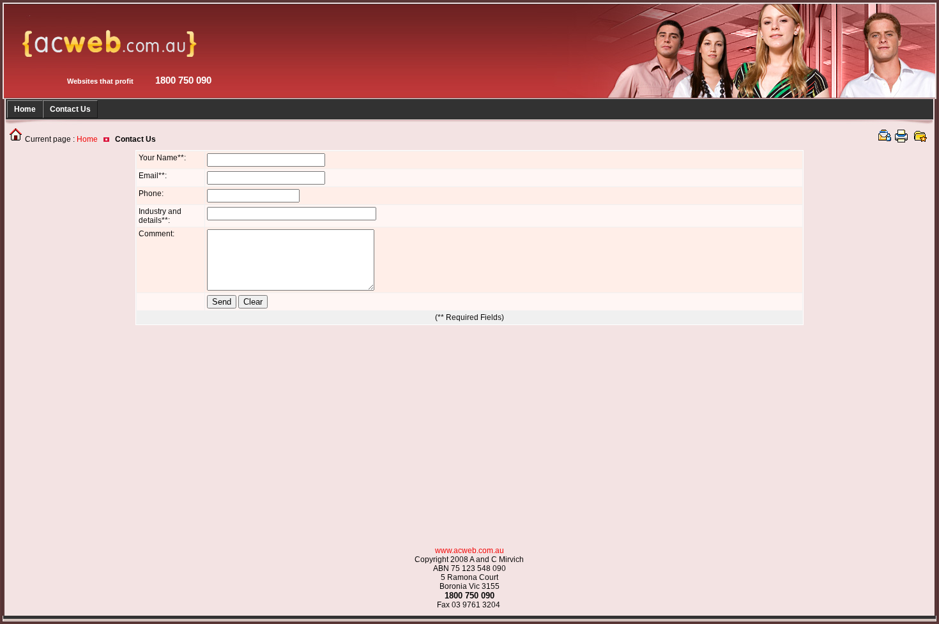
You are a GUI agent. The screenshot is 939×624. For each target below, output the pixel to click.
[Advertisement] (60, 341)
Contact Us (70, 109)
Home (25, 109)
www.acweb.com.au (469, 550)
